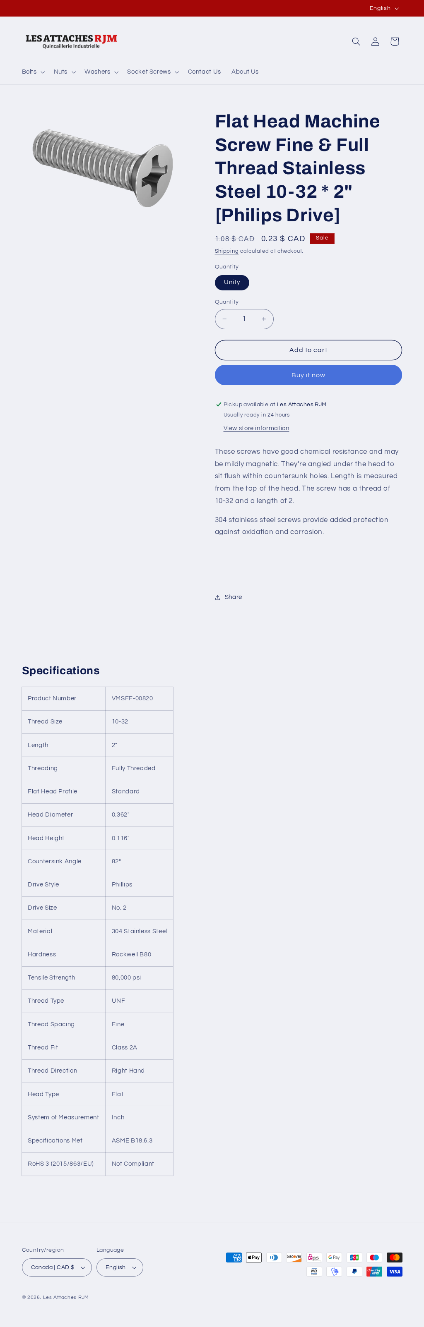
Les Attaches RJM (66, 1297)
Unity (232, 282)
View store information (256, 428)
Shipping (227, 251)
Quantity (227, 302)
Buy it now (309, 375)
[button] (32, 72)
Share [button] (233, 597)
